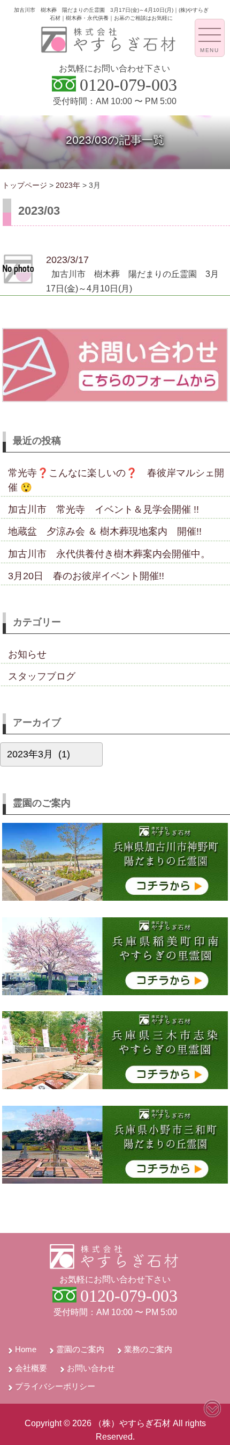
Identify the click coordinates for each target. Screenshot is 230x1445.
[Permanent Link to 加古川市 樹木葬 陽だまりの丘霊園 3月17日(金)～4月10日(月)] (18, 282)
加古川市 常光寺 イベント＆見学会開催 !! (103, 509)
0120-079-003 (128, 84)
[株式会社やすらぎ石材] (109, 50)
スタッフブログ (41, 676)
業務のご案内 (148, 1349)
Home (25, 1349)
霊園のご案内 (80, 1349)
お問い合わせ (91, 1368)
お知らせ (27, 654)
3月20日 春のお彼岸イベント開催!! (86, 576)
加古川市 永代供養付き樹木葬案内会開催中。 (109, 554)
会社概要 (31, 1368)
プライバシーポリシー (55, 1386)
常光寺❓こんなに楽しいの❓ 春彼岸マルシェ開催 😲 (116, 480)
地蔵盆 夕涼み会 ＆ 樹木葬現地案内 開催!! (105, 531)
